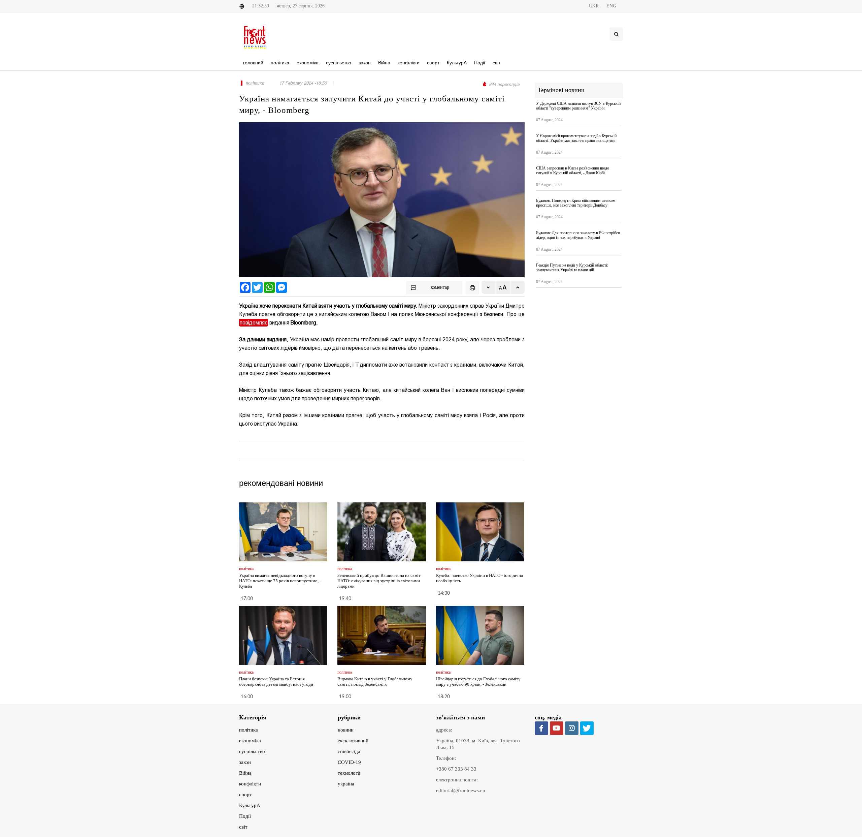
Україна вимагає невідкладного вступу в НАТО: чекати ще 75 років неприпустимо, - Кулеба (280, 581)
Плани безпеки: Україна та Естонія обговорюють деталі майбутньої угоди (276, 681)
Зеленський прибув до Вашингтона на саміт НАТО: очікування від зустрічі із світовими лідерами (379, 581)
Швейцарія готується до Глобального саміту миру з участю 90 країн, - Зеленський (478, 681)
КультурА (249, 805)
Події (245, 816)
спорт (245, 794)
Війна (245, 773)
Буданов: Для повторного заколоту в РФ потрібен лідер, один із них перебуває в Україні (578, 235)
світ (243, 827)
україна (346, 783)
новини (346, 730)
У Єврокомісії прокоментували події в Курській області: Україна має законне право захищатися (576, 138)
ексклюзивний (353, 740)
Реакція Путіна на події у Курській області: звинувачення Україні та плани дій (572, 267)
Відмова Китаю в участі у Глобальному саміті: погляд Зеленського (374, 681)
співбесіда (349, 751)
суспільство (252, 751)
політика (248, 730)
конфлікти (250, 783)
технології (349, 773)
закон (245, 762)
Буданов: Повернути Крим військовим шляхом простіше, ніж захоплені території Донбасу (576, 203)
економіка (250, 740)
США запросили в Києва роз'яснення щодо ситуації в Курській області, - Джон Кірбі (572, 170)
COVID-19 (349, 762)
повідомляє (253, 322)
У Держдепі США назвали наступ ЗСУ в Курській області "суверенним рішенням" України (578, 106)
